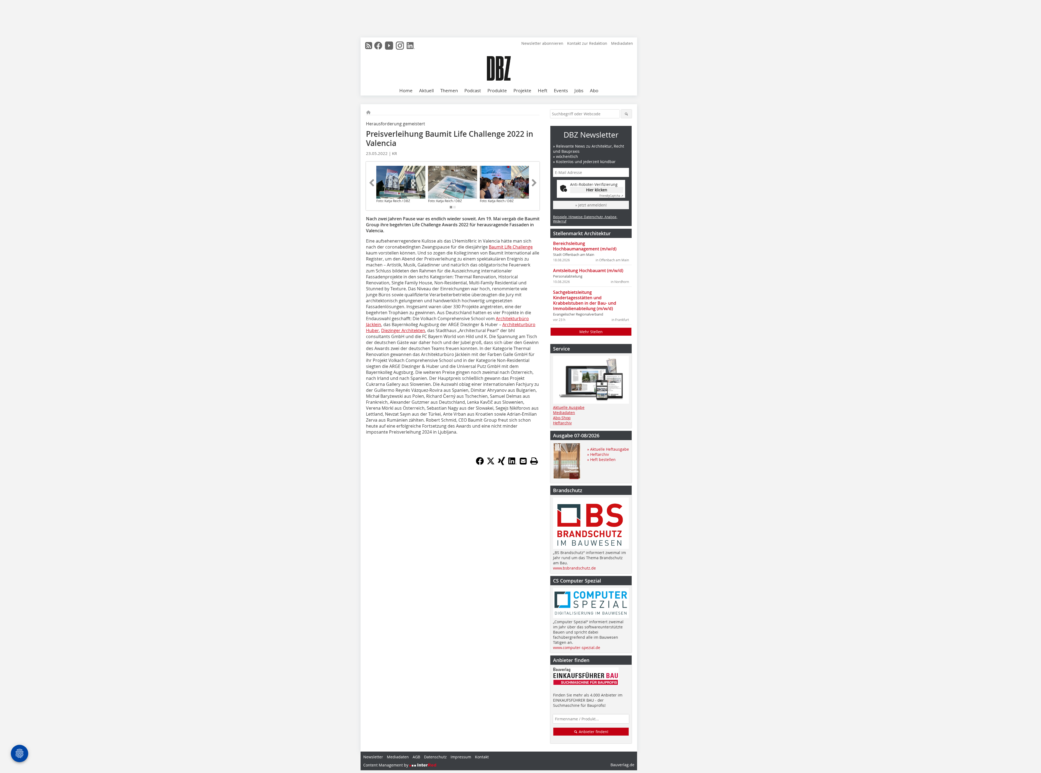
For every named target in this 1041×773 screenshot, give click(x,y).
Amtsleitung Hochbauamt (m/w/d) (588, 270)
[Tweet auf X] (490, 463)
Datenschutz (435, 756)
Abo (594, 90)
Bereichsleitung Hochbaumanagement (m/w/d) (584, 246)
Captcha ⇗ (611, 196)
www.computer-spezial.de (576, 647)
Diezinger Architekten (403, 330)
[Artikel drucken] (534, 461)
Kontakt (482, 756)
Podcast (472, 90)
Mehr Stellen (591, 331)
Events (561, 90)
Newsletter (373, 756)
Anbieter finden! (593, 731)
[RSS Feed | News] (369, 45)
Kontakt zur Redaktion (587, 43)
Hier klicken (596, 189)
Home (406, 90)
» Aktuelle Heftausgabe (608, 449)
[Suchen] (626, 114)
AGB (416, 756)
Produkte (497, 90)
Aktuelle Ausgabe (568, 407)
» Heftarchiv (598, 454)
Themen (449, 90)
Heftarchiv (562, 422)
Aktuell (426, 90)
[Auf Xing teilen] (501, 463)
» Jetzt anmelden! (591, 205)
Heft (542, 90)
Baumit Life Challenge (511, 247)
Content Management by (386, 765)
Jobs (578, 90)
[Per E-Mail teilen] (523, 461)
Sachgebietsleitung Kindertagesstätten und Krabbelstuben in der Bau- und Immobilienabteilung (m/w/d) (584, 300)
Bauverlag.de (622, 764)
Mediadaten (622, 43)
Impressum (461, 756)
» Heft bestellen (601, 459)
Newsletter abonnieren (542, 43)
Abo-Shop (562, 417)
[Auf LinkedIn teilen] (512, 463)
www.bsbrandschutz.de (574, 568)
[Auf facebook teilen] (479, 463)
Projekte (522, 90)
